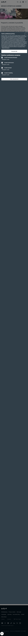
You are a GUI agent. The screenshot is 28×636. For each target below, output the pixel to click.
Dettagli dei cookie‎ (5, 59)
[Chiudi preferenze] (2, 633)
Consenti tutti (14, 51)
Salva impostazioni (14, 79)
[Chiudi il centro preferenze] (26, 34)
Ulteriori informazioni (5, 47)
